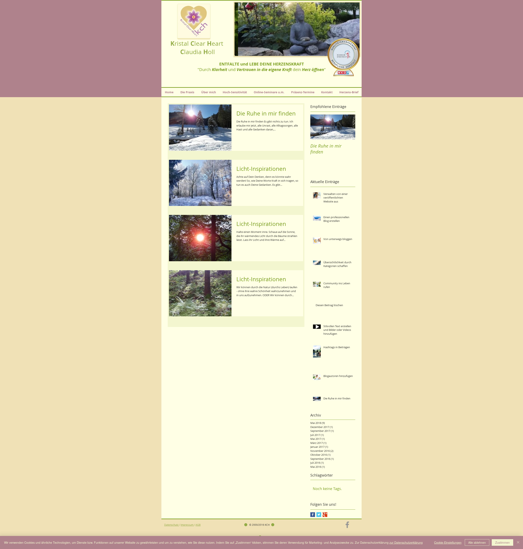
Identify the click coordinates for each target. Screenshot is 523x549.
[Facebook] (347, 524)
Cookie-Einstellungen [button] (448, 542)
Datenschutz (171, 524)
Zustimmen (502, 542)
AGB (198, 524)
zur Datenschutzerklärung (406, 542)
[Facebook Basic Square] (312, 514)
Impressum (187, 524)
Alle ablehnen (477, 542)
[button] (297, 29)
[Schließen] (518, 542)
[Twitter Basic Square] (318, 514)
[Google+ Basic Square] (325, 514)
